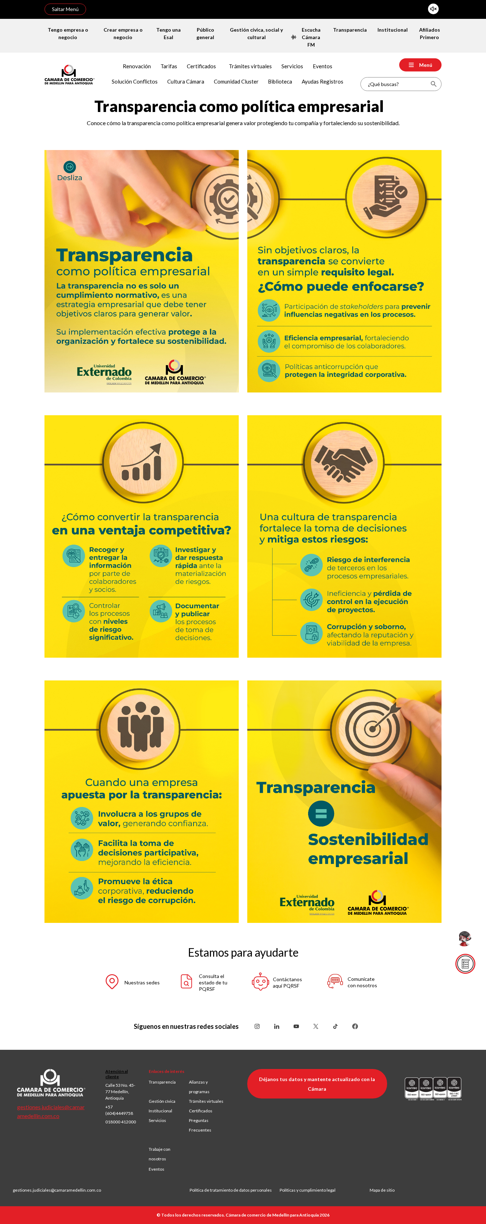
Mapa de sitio (382, 1190)
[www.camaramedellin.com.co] (69, 73)
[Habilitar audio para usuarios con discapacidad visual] (433, 9)
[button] (131, 982)
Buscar (433, 84)
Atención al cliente (116, 1074)
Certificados (200, 1110)
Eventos (156, 1169)
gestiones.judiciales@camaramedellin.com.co (57, 1190)
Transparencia (162, 1082)
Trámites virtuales (206, 1101)
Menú (425, 65)
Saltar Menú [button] (65, 9)
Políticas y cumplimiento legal (308, 1190)
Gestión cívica (162, 1101)
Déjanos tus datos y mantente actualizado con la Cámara (317, 1084)
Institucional (160, 1110)
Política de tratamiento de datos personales (235, 1190)
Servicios (157, 1120)
